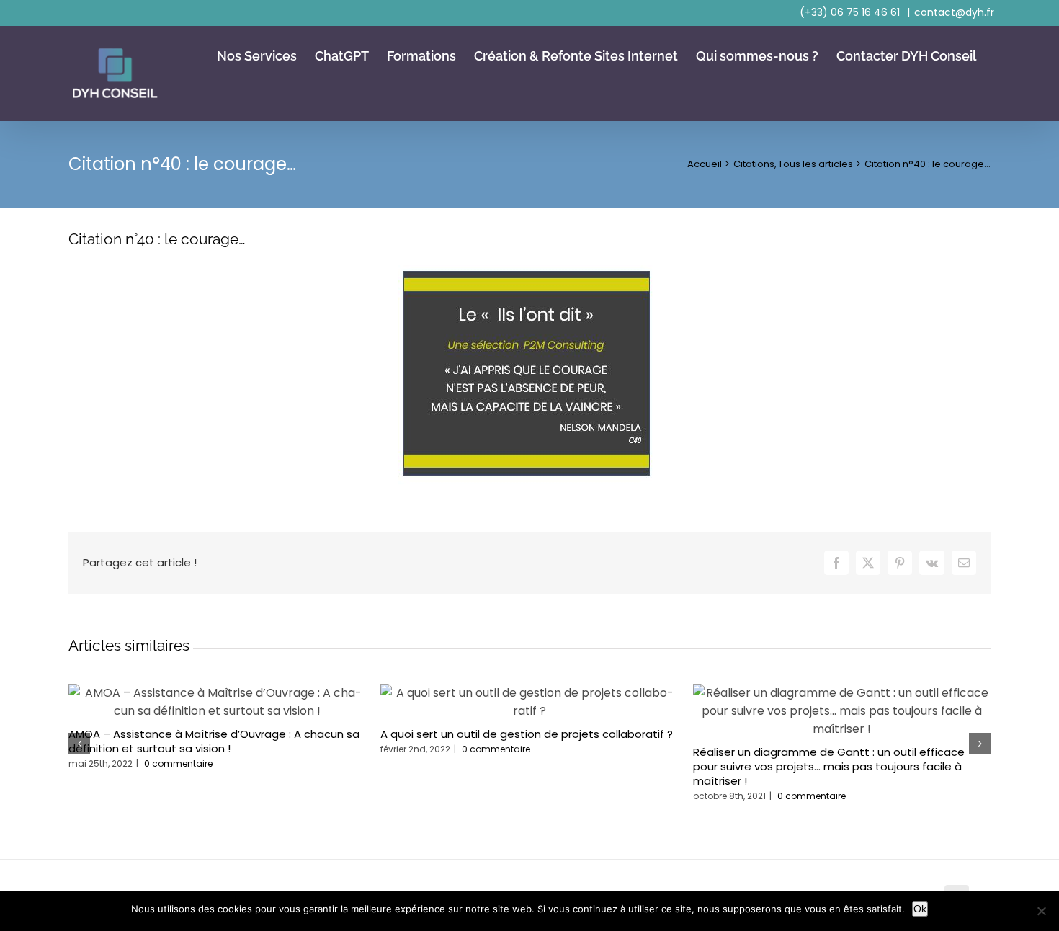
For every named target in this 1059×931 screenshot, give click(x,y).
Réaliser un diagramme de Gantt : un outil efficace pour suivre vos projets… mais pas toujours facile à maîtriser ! (829, 766)
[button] (79, 743)
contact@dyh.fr (954, 12)
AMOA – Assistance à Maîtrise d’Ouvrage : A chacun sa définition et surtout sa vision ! (213, 741)
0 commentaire (178, 763)
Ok (919, 908)
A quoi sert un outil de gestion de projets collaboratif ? (526, 733)
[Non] (1041, 911)
